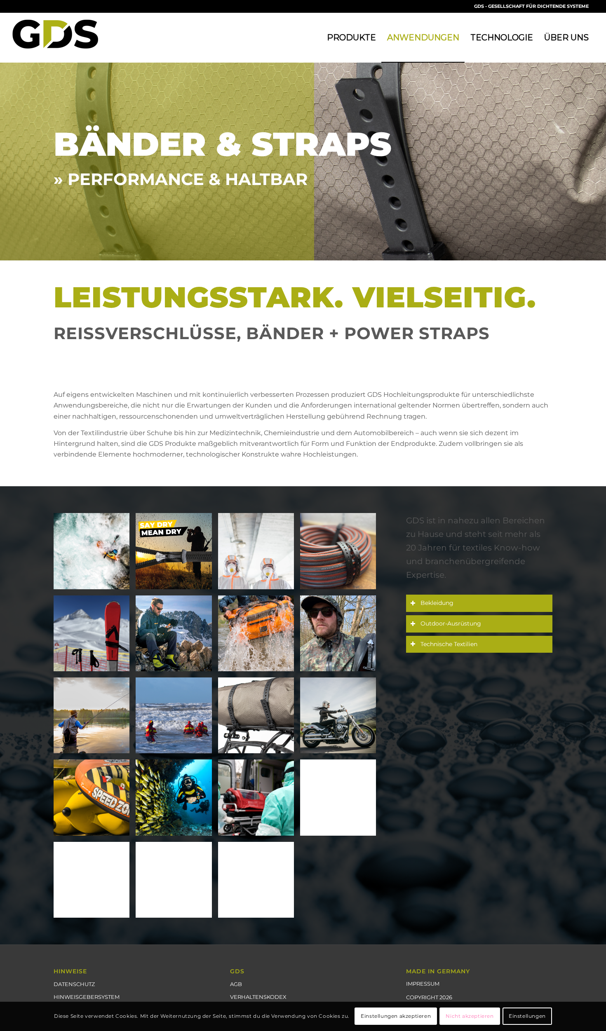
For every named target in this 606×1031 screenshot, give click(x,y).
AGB (236, 984)
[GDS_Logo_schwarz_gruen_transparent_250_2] (63, 37)
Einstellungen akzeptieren (396, 1016)
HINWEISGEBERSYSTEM (87, 997)
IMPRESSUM (422, 983)
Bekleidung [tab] (436, 603)
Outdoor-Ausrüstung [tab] (450, 623)
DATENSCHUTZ (74, 984)
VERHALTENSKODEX (258, 997)
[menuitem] (351, 37)
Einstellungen (527, 1016)
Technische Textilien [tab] (448, 644)
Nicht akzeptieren (469, 1016)
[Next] (599, 161)
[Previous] (7, 161)
